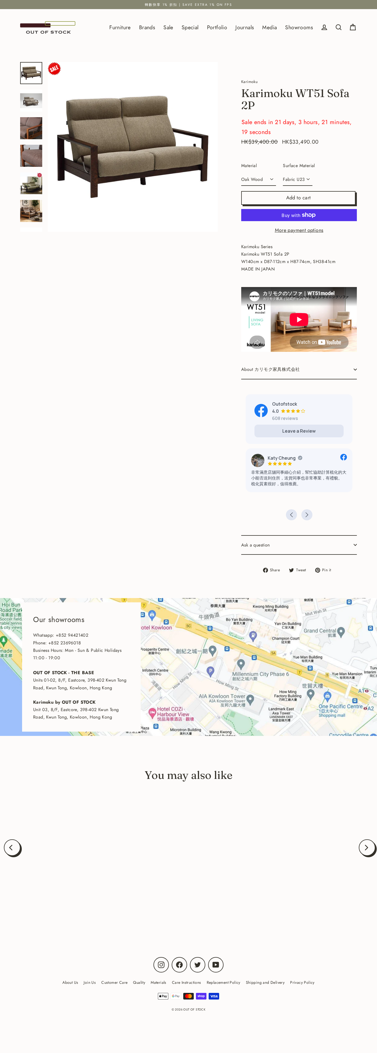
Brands (147, 27)
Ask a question (255, 545)
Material (249, 165)
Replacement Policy (223, 982)
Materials (158, 982)
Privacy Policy (302, 982)
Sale (168, 27)
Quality (139, 982)
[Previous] (12, 847)
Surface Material (299, 165)
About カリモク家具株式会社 (270, 369)
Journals (244, 27)
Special (190, 27)
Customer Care (114, 982)
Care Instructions (186, 982)
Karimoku (69, 906)
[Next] (367, 847)
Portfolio (217, 27)
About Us (70, 982)
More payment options (299, 230)
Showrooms (299, 27)
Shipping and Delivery (265, 982)
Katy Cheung (282, 458)
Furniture (120, 27)
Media (269, 27)
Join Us (90, 982)
